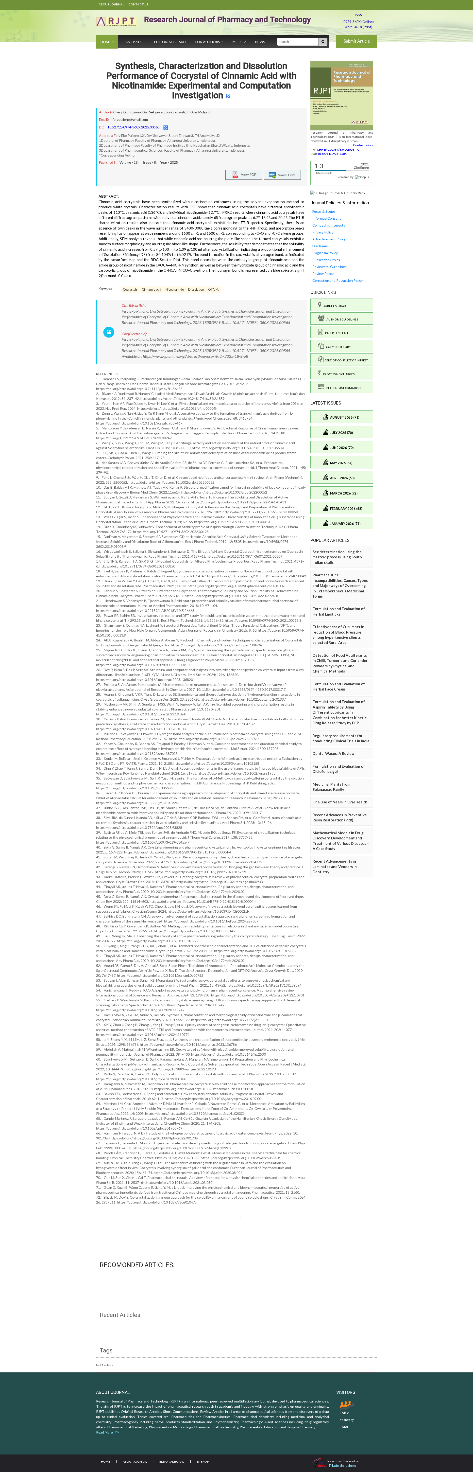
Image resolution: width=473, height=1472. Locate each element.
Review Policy (323, 273)
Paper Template (336, 333)
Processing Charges (338, 374)
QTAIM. (213, 289)
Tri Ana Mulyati (198, 112)
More (238, 42)
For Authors (208, 42)
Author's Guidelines (341, 319)
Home (106, 42)
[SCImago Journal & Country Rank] (337, 193)
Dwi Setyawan (153, 112)
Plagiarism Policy (325, 253)
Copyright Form (338, 347)
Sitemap (203, 1461)
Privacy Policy (322, 232)
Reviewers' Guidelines (329, 267)
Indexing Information (342, 388)
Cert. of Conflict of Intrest (346, 360)
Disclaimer (320, 246)
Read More (105, 1432)
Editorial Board (170, 42)
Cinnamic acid (151, 289)
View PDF (247, 174)
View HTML (286, 175)
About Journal (111, 4)
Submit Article (357, 41)
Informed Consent (326, 218)
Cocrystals (130, 289)
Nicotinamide (175, 289)
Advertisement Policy (329, 239)
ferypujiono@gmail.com (130, 119)
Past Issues (134, 42)
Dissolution (196, 289)
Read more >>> (363, 145)
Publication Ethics (326, 260)
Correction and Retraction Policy (337, 280)
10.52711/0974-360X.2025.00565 (133, 127)
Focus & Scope (323, 211)
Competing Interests (328, 225)
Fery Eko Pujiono (128, 112)
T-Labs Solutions (342, 1465)
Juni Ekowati (175, 112)
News (260, 42)
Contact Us (138, 4)
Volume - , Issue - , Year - (148, 162)
